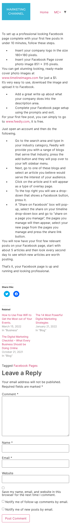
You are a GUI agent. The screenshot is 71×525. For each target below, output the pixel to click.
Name (7, 442)
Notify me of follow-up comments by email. (36, 502)
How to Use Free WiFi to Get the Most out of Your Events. (17, 318)
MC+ (57, 12)
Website (7, 473)
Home (44, 12)
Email (7, 457)
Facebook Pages (25, 365)
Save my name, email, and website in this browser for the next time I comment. (31, 493)
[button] (16, 11)
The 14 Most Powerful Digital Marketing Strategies (49, 318)
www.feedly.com (17, 121)
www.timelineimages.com (20, 78)
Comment (10, 394)
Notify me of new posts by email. (29, 509)
